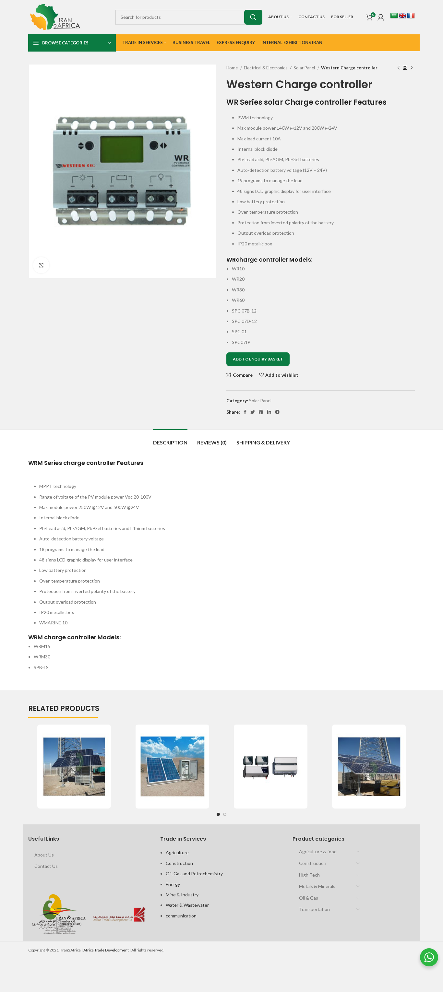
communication (181, 915)
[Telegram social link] (277, 412)
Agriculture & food (318, 851)
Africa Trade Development (106, 950)
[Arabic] (394, 16)
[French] (411, 16)
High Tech (309, 875)
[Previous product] (398, 68)
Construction (179, 863)
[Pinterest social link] (261, 412)
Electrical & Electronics (266, 67)
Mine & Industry (182, 894)
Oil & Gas (308, 898)
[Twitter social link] (252, 412)
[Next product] (411, 68)
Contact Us (46, 866)
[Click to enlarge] (41, 265)
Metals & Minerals (317, 886)
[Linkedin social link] (269, 412)
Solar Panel (304, 67)
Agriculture (177, 852)
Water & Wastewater (187, 905)
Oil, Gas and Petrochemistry (194, 873)
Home (232, 67)
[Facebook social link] (245, 412)
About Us (44, 854)
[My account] (381, 17)
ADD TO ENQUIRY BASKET (258, 359)
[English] (402, 16)
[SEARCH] (253, 17)
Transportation (314, 909)
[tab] (170, 439)
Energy (173, 884)
